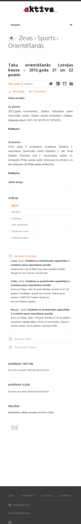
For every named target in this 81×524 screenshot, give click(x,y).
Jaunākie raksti (23, 339)
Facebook (58, 83)
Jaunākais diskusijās (26, 256)
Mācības (16, 212)
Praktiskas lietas (20, 237)
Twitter (50, 83)
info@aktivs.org (21, 505)
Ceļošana (16, 218)
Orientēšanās (26, 45)
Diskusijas (27, 495)
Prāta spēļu (34, 164)
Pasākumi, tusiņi (20, 231)
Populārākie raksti (25, 347)
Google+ (71, 83)
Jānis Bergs (18, 91)
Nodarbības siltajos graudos (23, 412)
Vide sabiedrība (19, 224)
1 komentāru (39, 91)
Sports (46, 38)
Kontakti (65, 495)
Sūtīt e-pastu (10, 522)
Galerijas (47, 495)
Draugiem (64, 83)
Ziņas (26, 38)
